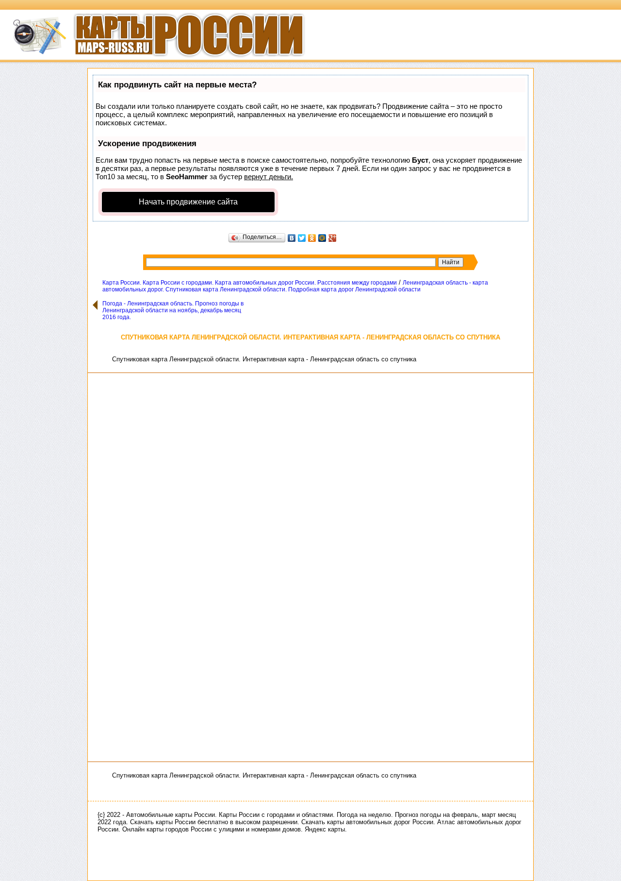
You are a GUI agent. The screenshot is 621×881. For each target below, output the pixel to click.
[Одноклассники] (312, 238)
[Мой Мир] (322, 238)
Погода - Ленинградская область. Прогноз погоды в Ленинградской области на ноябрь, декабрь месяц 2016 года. (173, 310)
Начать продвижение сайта (188, 202)
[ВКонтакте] (292, 238)
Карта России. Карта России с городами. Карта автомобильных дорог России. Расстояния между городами (249, 282)
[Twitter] (302, 238)
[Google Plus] (332, 238)
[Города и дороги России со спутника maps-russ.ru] (153, 60)
